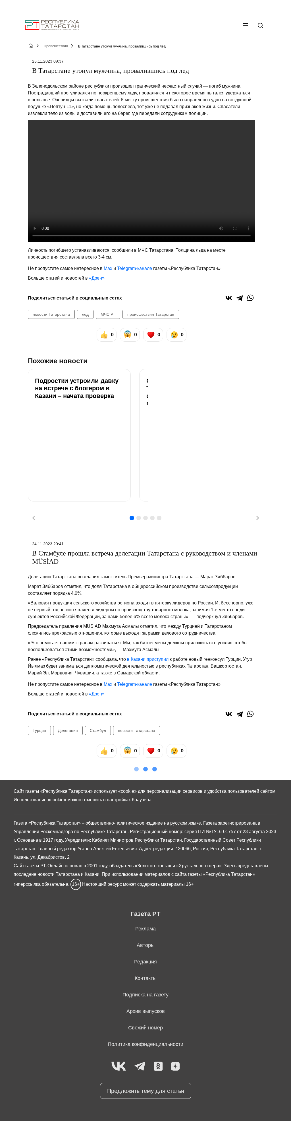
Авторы (146, 945)
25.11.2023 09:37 (48, 61)
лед (85, 314)
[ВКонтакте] (229, 298)
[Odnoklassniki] (158, 1067)
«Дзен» (97, 278)
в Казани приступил (148, 659)
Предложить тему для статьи (145, 1091)
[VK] (118, 1067)
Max (108, 268)
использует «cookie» (115, 791)
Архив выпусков (145, 1011)
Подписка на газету (145, 995)
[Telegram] (239, 298)
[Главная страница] (52, 25)
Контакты (146, 978)
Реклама (145, 929)
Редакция (145, 962)
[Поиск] (260, 25)
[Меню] (245, 25)
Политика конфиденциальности (145, 1044)
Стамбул (98, 730)
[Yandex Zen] (175, 1067)
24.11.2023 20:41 (48, 544)
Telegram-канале (134, 268)
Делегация (68, 730)
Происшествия (56, 46)
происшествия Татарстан (150, 314)
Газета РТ (145, 913)
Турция (39, 730)
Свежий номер (145, 1028)
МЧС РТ (108, 314)
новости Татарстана (51, 314)
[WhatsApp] (250, 298)
